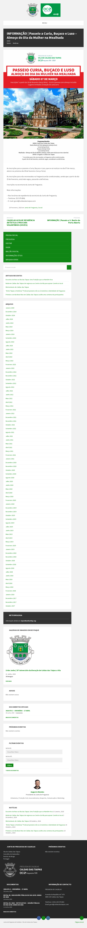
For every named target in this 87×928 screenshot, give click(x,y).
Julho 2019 (9, 527)
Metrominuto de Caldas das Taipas (17, 287)
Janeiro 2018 (10, 595)
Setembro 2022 (11, 383)
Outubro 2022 (10, 380)
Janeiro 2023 (10, 368)
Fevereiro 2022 (11, 410)
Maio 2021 (9, 444)
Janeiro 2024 (10, 334)
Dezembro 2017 (11, 598)
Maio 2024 (9, 327)
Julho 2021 (9, 436)
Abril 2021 (9, 447)
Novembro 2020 (11, 466)
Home (9, 43)
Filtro (9, 765)
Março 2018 (9, 587)
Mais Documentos (12, 717)
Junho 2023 (9, 349)
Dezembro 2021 (11, 417)
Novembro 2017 (11, 602)
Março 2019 (9, 542)
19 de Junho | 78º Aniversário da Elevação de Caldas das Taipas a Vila (33, 670)
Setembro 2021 (11, 429)
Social (40, 208)
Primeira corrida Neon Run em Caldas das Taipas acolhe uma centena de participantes (35, 295)
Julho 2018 (9, 572)
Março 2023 (9, 361)
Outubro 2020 (10, 470)
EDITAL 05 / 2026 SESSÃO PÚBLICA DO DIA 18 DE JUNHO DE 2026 (22, 896)
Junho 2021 (9, 440)
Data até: (9, 756)
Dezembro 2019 (11, 508)
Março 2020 (9, 496)
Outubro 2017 (10, 606)
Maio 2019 (9, 534)
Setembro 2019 (11, 519)
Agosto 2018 (10, 568)
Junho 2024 (9, 323)
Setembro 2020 (11, 474)
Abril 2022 (9, 402)
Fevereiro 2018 (11, 591)
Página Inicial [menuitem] (79, 922)
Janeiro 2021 (10, 459)
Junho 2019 (9, 530)
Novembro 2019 (11, 512)
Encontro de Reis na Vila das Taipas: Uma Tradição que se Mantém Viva (29, 280)
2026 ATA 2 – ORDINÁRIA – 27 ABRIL (18, 711)
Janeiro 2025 (10, 308)
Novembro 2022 (11, 376)
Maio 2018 (9, 579)
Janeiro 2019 (10, 549)
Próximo (77, 218)
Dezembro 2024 (11, 312)
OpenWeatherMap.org (28, 621)
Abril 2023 (9, 357)
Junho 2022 (9, 395)
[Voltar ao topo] (82, 918)
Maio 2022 (9, 398)
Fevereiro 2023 (11, 364)
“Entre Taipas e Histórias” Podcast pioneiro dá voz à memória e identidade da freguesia (35, 291)
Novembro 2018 (11, 557)
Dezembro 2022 (11, 372)
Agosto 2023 (10, 342)
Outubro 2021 (10, 425)
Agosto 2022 (10, 387)
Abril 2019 (9, 538)
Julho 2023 (9, 346)
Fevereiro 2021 (11, 455)
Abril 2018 (9, 583)
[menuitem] (37, 235)
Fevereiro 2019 (11, 546)
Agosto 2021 (10, 432)
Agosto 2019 (10, 523)
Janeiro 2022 (10, 413)
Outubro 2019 (10, 515)
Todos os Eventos (12, 770)
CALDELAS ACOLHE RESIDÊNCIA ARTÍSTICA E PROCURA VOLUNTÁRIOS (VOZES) (21, 222)
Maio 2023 (9, 353)
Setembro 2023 (11, 338)
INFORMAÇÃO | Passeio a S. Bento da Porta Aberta (63, 221)
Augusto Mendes (37, 792)
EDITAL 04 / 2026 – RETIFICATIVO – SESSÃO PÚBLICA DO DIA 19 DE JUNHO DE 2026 (21, 904)
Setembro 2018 (11, 564)
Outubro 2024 (10, 315)
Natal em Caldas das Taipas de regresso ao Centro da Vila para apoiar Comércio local (34, 283)
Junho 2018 (9, 576)
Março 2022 (9, 406)
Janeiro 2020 (10, 504)
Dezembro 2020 (11, 463)
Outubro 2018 (10, 561)
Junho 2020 (9, 485)
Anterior (10, 218)
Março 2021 (9, 451)
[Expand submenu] (67, 239)
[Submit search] (69, 267)
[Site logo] (43, 16)
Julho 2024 (9, 319)
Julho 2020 (9, 481)
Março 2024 (9, 330)
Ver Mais (9, 681)
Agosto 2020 (10, 478)
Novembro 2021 (11, 421)
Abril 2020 (9, 493)
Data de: (9, 748)
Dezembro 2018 (11, 553)
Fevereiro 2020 (11, 500)
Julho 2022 (9, 391)
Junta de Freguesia (30, 208)
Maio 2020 (9, 489)
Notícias (15, 43)
